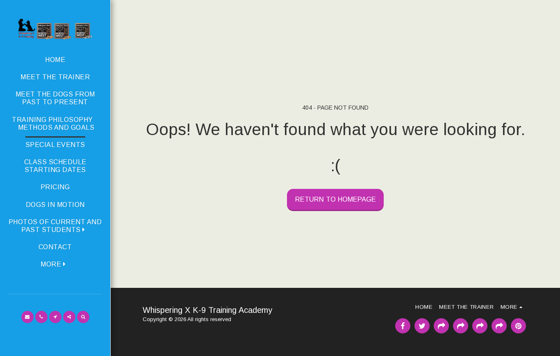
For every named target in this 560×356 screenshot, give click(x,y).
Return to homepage (335, 199)
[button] (55, 226)
